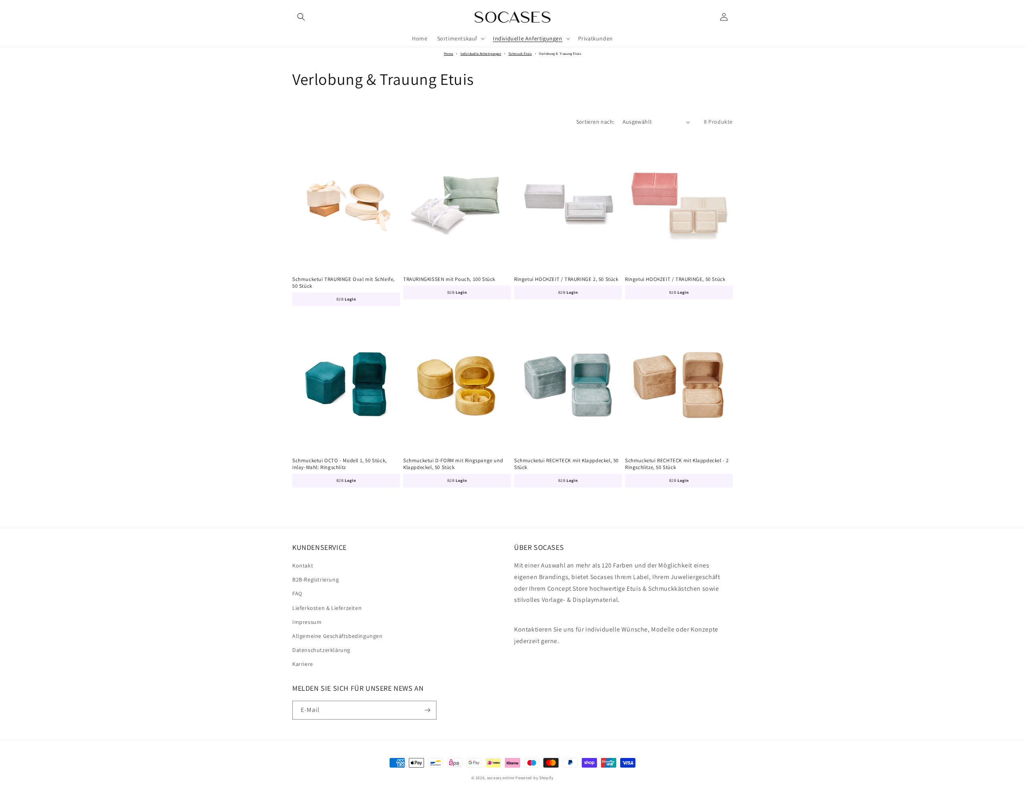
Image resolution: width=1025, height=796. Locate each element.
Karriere (302, 664)
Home (448, 54)
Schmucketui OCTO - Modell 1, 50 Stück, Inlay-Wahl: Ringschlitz (339, 464)
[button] (301, 17)
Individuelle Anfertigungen (480, 54)
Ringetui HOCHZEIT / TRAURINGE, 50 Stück (675, 279)
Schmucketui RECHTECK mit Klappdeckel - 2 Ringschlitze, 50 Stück (677, 464)
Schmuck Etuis (520, 54)
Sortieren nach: (595, 121)
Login (350, 299)
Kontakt (302, 565)
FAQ (297, 593)
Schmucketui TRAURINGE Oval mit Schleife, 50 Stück (343, 282)
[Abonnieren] (427, 710)
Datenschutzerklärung (321, 650)
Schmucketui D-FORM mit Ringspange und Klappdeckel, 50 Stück (453, 464)
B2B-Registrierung (315, 579)
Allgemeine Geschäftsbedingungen (337, 636)
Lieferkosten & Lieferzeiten (327, 608)
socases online (501, 777)
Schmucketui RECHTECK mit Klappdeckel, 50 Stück (566, 464)
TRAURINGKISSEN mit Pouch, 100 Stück (449, 279)
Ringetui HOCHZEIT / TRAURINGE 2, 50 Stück (566, 279)
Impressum (307, 622)
